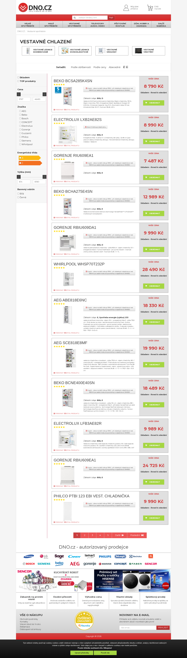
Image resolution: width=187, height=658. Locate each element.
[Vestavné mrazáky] (102, 51)
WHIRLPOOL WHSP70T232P (79, 264)
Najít (111, 17)
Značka (21, 106)
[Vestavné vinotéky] (138, 51)
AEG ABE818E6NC (70, 300)
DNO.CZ (21, 31)
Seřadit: (61, 67)
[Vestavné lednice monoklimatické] (65, 51)
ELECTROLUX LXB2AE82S (78, 119)
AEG (24, 111)
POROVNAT (59, 110)
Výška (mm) (24, 172)
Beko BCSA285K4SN (73, 81)
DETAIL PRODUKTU (72, 110)
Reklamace (25, 627)
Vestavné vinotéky (148, 51)
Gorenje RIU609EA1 (74, 155)
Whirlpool (27, 144)
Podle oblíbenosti (81, 67)
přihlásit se (134, 9)
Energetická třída (27, 152)
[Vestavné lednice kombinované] (28, 51)
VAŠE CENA (153, 79)
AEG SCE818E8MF (70, 343)
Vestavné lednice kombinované (42, 51)
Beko (24, 115)
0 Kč (156, 6)
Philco (25, 137)
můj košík (157, 9)
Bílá (22, 193)
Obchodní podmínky (29, 619)
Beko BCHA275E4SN (73, 191)
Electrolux (27, 126)
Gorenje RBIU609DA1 (75, 227)
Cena (20, 89)
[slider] (19, 94)
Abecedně (114, 67)
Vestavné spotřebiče (36, 31)
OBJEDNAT (154, 103)
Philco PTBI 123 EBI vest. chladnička (91, 496)
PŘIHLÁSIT (163, 628)
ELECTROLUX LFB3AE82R (78, 423)
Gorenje (26, 129)
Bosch (25, 118)
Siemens (26, 140)
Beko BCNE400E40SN (74, 383)
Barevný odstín (26, 189)
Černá (23, 197)
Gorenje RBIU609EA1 (75, 460)
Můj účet (134, 6)
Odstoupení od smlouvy (30, 629)
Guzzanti (26, 133)
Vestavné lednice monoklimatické (79, 51)
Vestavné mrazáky (112, 51)
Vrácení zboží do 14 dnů (30, 624)
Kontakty (24, 622)
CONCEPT (27, 122)
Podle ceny (100, 67)
